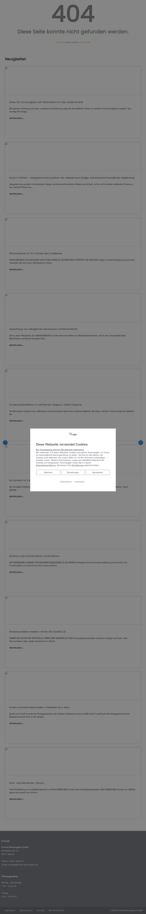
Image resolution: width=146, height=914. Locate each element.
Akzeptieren (97, 472)
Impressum (79, 481)
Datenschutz (66, 481)
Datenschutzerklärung (46, 465)
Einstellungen (73, 472)
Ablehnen (48, 472)
